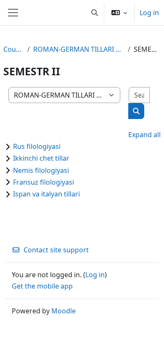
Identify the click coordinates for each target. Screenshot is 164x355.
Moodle (63, 310)
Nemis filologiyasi (41, 170)
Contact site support (56, 249)
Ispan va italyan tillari (46, 194)
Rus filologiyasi (37, 146)
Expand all (144, 134)
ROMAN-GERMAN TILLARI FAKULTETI (78, 49)
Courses (13, 49)
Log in (149, 12)
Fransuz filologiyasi (43, 182)
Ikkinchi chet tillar (41, 158)
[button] (94, 12)
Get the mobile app (42, 286)
